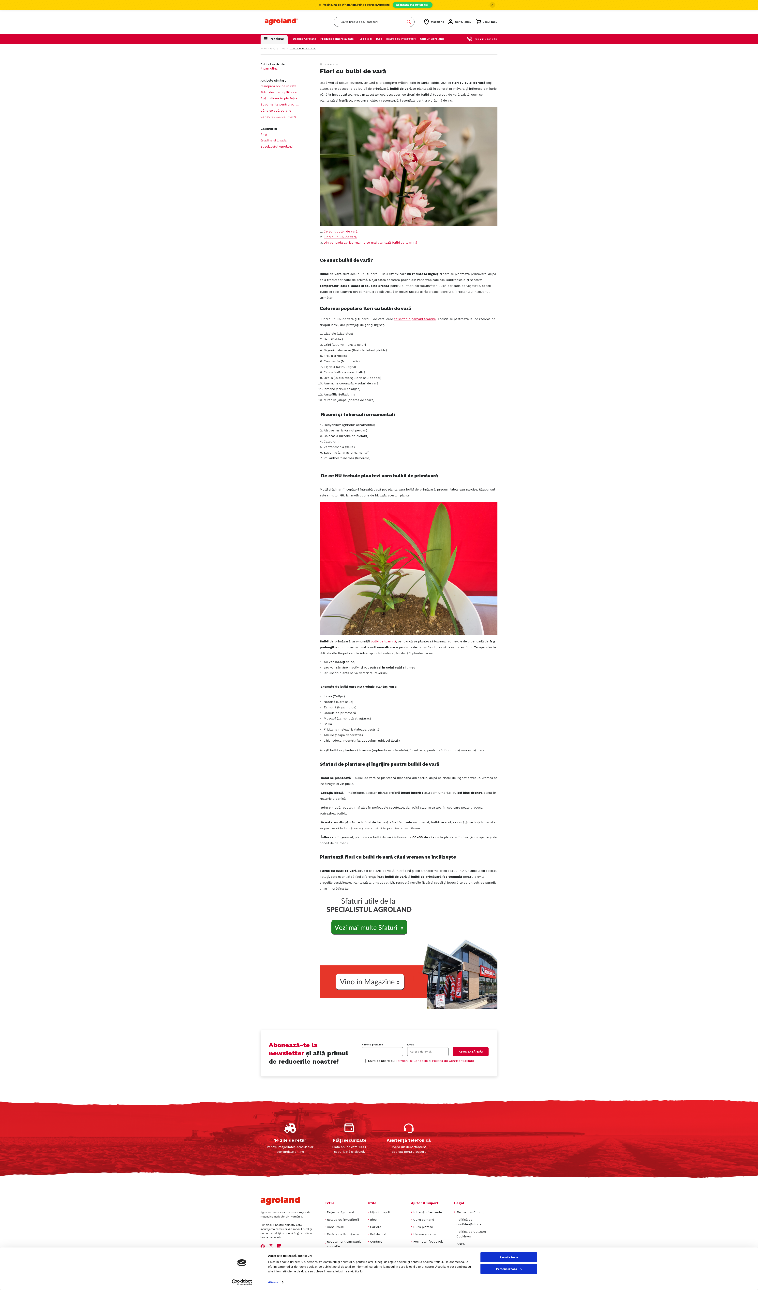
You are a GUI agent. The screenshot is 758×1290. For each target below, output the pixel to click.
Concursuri (335, 1227)
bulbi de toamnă (383, 641)
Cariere (375, 1227)
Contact (376, 1241)
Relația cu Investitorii (401, 38)
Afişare (273, 1282)
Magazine (437, 21)
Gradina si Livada (274, 140)
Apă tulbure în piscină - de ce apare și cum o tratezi (280, 98)
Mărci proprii (380, 1212)
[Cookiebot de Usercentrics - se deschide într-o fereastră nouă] (242, 1282)
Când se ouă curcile (276, 110)
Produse (276, 39)
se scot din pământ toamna (415, 319)
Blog (379, 38)
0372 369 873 (486, 39)
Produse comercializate (337, 38)
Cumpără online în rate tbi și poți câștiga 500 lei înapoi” (280, 86)
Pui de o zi (365, 38)
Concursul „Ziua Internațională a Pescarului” (280, 117)
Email (410, 1044)
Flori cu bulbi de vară (340, 237)
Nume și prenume (372, 1044)
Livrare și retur (424, 1234)
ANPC (461, 1244)
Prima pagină (268, 48)
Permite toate (509, 1257)
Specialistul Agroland (277, 146)
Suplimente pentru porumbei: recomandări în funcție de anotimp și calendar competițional (280, 104)
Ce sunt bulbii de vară (340, 231)
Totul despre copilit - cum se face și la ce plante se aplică (280, 92)
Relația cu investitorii (343, 1219)
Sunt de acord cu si (421, 1061)
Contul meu (463, 21)
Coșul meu (489, 21)
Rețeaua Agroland (340, 1212)
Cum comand (423, 1219)
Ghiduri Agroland (432, 38)
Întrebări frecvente (427, 1212)
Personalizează (506, 1268)
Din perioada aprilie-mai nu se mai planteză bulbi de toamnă (370, 242)
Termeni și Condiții (471, 1212)
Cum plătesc (423, 1227)
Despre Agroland (304, 38)
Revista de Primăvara (343, 1234)
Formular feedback (428, 1241)
